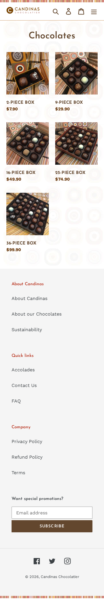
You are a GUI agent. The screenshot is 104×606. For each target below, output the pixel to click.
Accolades (23, 370)
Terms (18, 472)
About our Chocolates (37, 314)
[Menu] (94, 11)
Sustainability (27, 329)
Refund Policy (27, 457)
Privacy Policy (27, 441)
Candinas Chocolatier (60, 577)
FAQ (16, 401)
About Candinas (29, 298)
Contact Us (24, 385)
